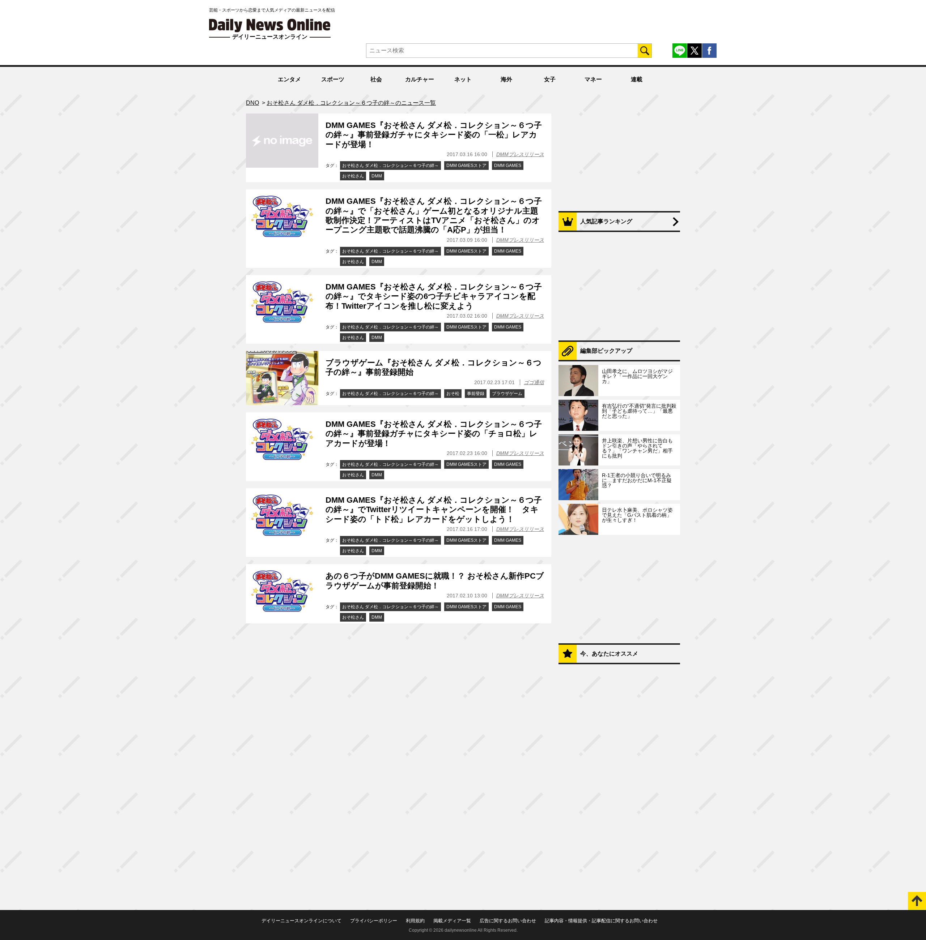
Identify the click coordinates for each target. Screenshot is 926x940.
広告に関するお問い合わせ (508, 920)
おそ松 (452, 393)
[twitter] (694, 50)
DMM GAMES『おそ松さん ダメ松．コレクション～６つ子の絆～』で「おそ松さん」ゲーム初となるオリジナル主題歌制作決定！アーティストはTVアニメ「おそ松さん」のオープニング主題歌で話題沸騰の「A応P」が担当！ (434, 215)
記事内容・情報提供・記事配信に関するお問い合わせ (601, 920)
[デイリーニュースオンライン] (270, 25)
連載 (636, 79)
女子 (550, 79)
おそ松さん (353, 176)
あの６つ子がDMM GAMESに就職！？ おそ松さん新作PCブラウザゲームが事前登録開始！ (435, 580)
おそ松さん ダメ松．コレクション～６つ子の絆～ (390, 165)
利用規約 (415, 920)
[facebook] (709, 50)
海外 (506, 79)
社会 (376, 79)
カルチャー (419, 79)
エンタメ (289, 79)
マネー (593, 79)
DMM (376, 176)
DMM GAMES (507, 165)
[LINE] (679, 50)
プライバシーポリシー (373, 920)
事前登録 (475, 393)
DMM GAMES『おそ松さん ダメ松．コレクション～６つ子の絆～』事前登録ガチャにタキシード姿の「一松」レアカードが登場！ (434, 135)
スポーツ (332, 79)
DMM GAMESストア (466, 165)
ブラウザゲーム (507, 393)
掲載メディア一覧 (452, 920)
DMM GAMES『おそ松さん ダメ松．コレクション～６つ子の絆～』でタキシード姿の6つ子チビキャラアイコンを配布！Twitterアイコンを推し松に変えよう (434, 296)
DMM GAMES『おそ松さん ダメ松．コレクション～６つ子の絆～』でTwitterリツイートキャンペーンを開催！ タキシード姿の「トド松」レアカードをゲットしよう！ (434, 509)
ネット (463, 79)
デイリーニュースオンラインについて (301, 920)
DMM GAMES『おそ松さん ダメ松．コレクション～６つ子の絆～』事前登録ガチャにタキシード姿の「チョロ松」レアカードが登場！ (434, 434)
